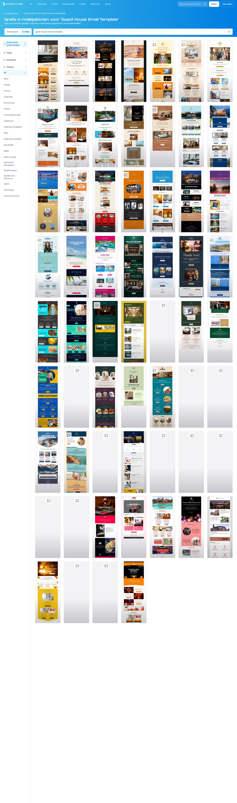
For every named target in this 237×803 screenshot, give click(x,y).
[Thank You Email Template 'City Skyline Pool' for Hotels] (191, 201)
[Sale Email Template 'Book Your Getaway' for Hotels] (105, 201)
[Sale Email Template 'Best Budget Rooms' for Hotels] (162, 201)
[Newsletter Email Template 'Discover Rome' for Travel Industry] (220, 527)
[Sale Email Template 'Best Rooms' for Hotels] (191, 332)
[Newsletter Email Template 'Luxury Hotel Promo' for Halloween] (133, 592)
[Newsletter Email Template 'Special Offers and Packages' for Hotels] (220, 71)
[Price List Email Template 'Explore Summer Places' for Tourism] (76, 266)
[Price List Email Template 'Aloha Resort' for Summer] (76, 462)
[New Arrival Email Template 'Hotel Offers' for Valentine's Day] (47, 527)
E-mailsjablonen (11, 13)
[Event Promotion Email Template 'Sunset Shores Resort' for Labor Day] (191, 527)
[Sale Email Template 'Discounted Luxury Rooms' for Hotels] (105, 71)
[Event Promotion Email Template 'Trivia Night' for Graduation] (47, 397)
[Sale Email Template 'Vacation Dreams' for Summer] (76, 592)
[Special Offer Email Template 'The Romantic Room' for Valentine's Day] (105, 592)
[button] (26, 53)
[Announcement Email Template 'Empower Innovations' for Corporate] (47, 266)
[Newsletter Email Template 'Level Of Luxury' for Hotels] (133, 71)
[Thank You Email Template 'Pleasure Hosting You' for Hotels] (191, 266)
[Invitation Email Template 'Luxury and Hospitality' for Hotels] (76, 332)
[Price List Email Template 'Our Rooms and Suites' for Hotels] (162, 527)
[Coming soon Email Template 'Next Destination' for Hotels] (162, 266)
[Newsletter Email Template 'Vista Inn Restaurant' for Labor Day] (220, 397)
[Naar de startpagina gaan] (11, 4)
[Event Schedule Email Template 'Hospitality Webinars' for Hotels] (133, 462)
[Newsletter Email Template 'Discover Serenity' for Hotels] (220, 332)
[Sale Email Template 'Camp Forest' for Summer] (162, 397)
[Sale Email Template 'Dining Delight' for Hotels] (133, 397)
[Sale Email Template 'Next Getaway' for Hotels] (162, 136)
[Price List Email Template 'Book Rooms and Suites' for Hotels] (47, 71)
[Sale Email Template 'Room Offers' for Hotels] (220, 136)
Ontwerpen (12, 31)
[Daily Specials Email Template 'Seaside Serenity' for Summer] (220, 462)
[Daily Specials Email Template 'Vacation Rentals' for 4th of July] (76, 397)
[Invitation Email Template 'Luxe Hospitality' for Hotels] (162, 462)
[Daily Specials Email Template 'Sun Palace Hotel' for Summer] (162, 332)
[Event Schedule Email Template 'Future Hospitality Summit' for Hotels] (133, 332)
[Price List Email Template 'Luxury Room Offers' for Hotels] (105, 136)
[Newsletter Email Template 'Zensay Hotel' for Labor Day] (191, 462)
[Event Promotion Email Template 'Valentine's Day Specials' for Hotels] (133, 527)
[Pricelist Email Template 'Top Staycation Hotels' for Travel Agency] (105, 266)
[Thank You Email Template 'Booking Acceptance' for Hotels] (133, 201)
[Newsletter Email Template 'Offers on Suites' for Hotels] (47, 136)
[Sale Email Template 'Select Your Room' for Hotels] (191, 71)
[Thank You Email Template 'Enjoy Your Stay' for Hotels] (133, 136)
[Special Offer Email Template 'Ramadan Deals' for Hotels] (105, 462)
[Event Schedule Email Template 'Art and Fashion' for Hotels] (133, 266)
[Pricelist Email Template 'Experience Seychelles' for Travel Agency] (220, 201)
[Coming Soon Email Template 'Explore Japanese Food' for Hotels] (105, 527)
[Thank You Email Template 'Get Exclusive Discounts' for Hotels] (47, 201)
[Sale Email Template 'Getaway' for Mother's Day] (105, 397)
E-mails (25, 31)
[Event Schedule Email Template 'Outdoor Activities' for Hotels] (47, 462)
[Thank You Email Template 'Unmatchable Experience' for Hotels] (162, 71)
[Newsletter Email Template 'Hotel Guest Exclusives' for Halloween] (47, 592)
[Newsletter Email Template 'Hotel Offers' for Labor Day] (47, 332)
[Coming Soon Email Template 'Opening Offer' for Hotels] (105, 332)
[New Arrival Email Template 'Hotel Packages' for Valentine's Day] (76, 527)
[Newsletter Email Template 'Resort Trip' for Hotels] (220, 266)
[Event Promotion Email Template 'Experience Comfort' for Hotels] (76, 136)
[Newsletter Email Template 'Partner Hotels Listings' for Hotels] (191, 136)
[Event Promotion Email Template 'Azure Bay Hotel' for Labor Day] (191, 397)
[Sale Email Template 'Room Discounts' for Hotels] (76, 201)
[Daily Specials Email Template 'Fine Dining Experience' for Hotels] (76, 71)
